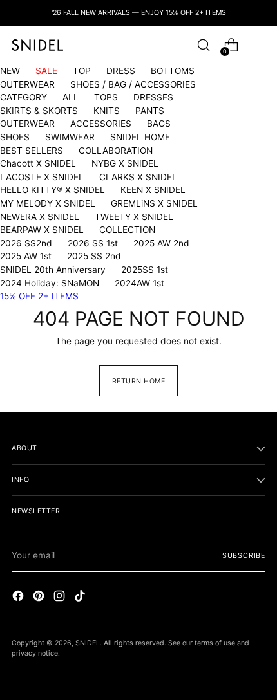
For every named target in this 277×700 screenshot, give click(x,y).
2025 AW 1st (26, 256)
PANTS (149, 111)
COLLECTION (127, 230)
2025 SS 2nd (94, 256)
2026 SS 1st (93, 243)
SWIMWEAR (70, 137)
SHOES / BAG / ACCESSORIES (133, 84)
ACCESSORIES (100, 123)
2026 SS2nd (26, 243)
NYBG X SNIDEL (124, 163)
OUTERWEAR (27, 84)
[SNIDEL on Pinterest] (40, 597)
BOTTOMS (173, 71)
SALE (46, 71)
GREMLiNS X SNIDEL (154, 203)
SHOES (15, 137)
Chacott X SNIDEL (38, 163)
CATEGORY (23, 97)
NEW (10, 71)
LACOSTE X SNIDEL (42, 177)
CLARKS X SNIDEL (138, 177)
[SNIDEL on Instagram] (60, 597)
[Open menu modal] (258, 45)
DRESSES (153, 97)
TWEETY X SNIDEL (134, 217)
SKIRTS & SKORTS (39, 111)
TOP (82, 71)
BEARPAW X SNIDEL (42, 230)
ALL (70, 97)
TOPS (106, 97)
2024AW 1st (139, 283)
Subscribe (243, 555)
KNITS (106, 111)
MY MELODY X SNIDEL (47, 203)
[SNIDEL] (37, 44)
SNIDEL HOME (140, 137)
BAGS (159, 123)
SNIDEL (87, 643)
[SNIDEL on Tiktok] (81, 597)
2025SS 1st (144, 269)
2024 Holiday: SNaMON (49, 283)
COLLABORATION (116, 150)
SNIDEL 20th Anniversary (53, 269)
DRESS (120, 71)
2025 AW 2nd (161, 243)
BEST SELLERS (31, 150)
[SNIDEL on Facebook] (19, 597)
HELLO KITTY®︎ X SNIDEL (52, 190)
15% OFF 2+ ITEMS (39, 296)
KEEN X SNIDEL (153, 190)
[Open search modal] (203, 45)
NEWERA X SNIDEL (39, 217)
